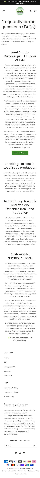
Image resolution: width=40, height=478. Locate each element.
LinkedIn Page (20, 153)
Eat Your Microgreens (18, 468)
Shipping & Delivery (11, 388)
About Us (7, 371)
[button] (4, 11)
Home (6, 358)
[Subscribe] (34, 445)
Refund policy (12, 471)
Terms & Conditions (11, 392)
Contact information (21, 474)
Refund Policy (9, 397)
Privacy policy (22, 471)
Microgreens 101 (9, 367)
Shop (5, 362)
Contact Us (8, 376)
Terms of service (33, 471)
